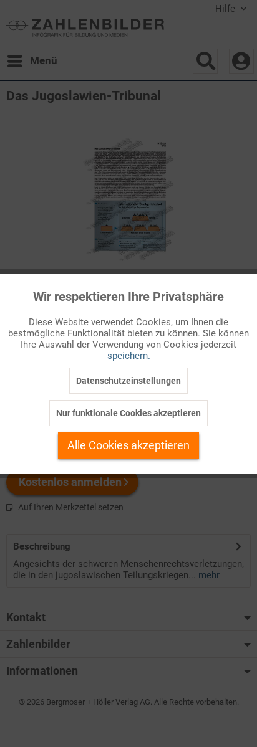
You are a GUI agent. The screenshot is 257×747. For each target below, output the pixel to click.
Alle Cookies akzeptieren (128, 445)
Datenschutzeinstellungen (128, 381)
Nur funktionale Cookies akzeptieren (128, 413)
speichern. (128, 355)
